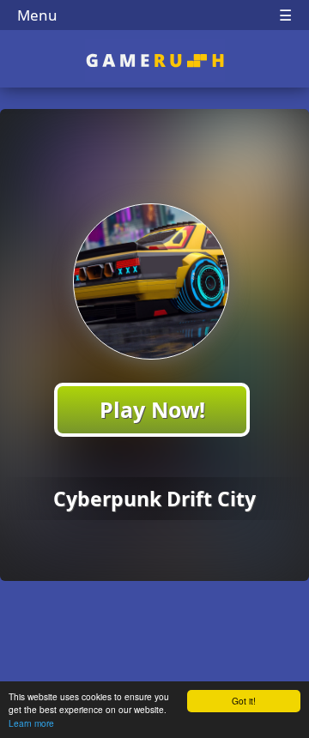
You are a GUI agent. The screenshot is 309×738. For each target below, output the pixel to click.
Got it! (244, 700)
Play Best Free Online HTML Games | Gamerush (155, 60)
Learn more (31, 723)
